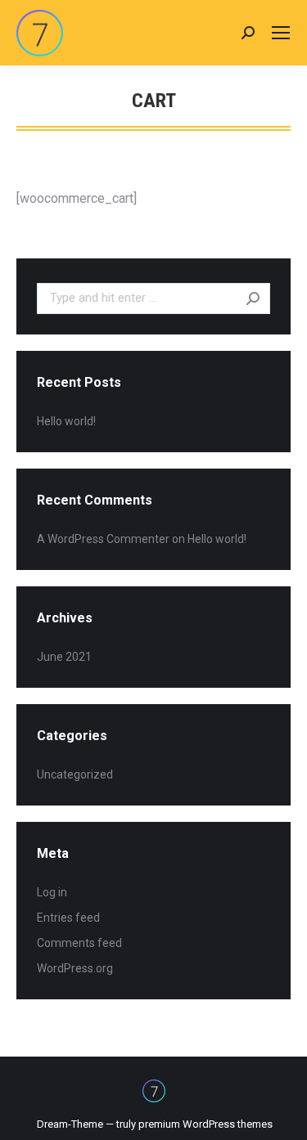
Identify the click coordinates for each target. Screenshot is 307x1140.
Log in (52, 892)
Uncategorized (75, 774)
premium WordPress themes (205, 1124)
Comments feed (79, 942)
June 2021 (64, 656)
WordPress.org (75, 968)
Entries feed (68, 917)
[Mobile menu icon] (281, 33)
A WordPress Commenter (103, 538)
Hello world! (66, 421)
